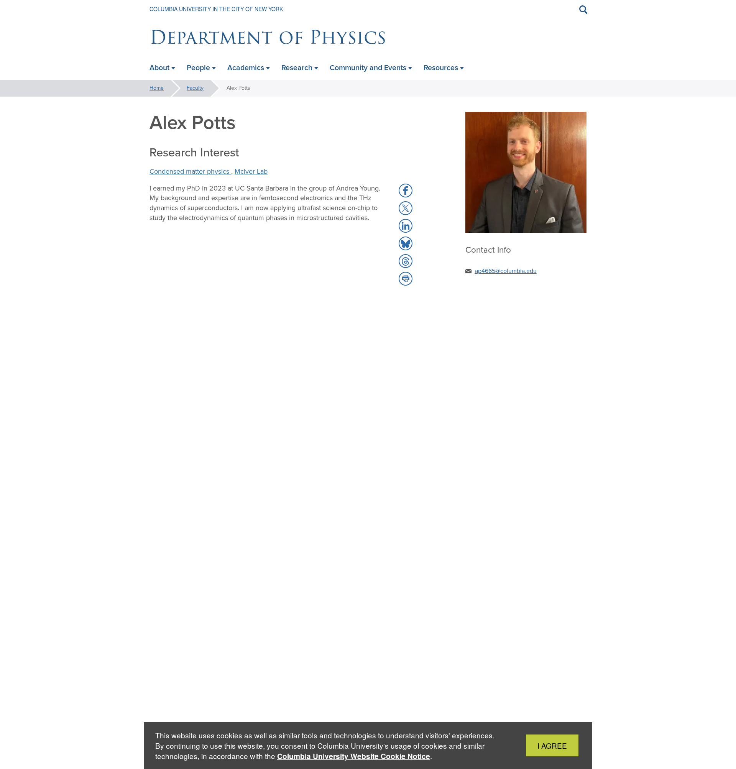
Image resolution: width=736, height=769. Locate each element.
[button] (405, 190)
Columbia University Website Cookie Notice (353, 756)
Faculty (195, 88)
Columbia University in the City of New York (216, 9)
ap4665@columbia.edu (506, 270)
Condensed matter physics (190, 171)
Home (157, 88)
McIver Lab (251, 171)
